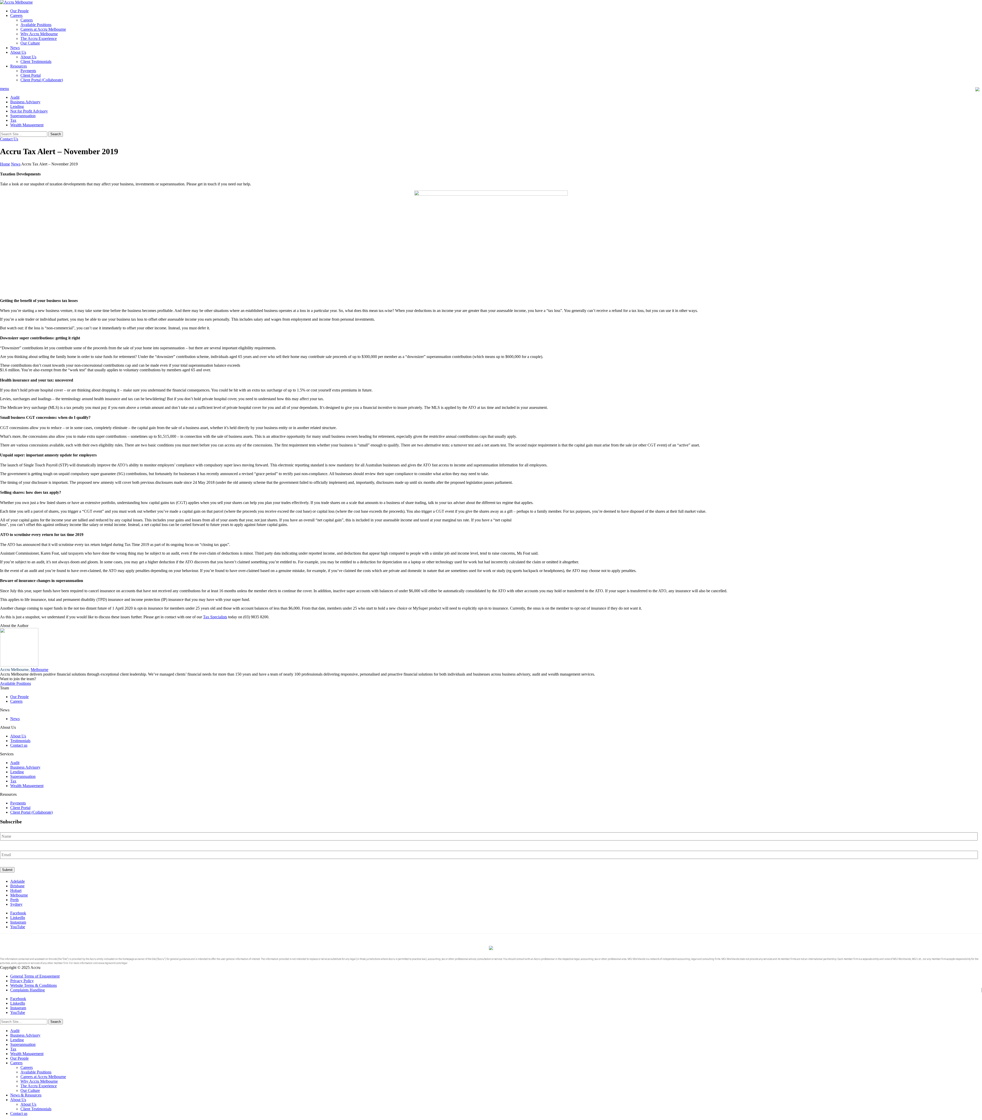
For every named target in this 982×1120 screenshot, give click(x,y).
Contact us (18, 745)
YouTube (17, 927)
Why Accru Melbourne (39, 34)
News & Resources (25, 1095)
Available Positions (35, 25)
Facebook (18, 913)
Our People (19, 11)
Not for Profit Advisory (29, 111)
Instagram (18, 922)
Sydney (16, 904)
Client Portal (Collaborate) (41, 80)
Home (5, 164)
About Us (18, 52)
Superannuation (23, 116)
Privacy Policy (22, 981)
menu (4, 88)
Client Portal (30, 75)
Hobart (15, 890)
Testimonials (20, 740)
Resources (18, 66)
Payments (28, 71)
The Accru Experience (38, 38)
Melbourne (39, 669)
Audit (14, 97)
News (15, 48)
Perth (14, 900)
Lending (17, 106)
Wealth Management (26, 125)
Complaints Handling (27, 990)
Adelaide (17, 881)
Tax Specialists (215, 617)
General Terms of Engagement (35, 976)
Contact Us (9, 139)
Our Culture (30, 43)
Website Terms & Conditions (33, 985)
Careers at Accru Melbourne (43, 29)
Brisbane (17, 886)
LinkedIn (17, 917)
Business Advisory (25, 102)
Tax (13, 120)
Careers (16, 15)
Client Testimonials (35, 61)
